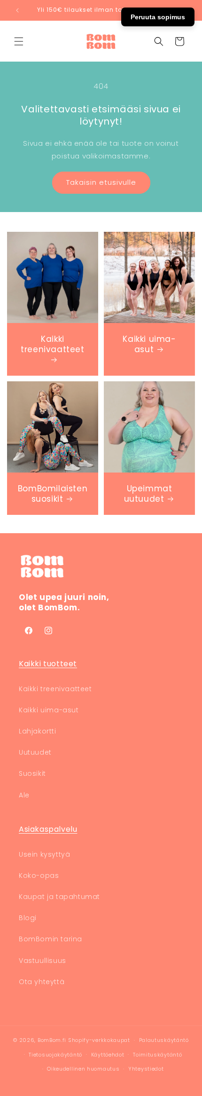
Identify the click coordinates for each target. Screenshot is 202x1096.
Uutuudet (35, 752)
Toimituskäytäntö (157, 1054)
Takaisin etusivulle (101, 182)
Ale (24, 795)
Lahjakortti (37, 731)
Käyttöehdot (107, 1054)
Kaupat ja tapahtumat (59, 896)
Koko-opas (39, 875)
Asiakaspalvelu (48, 829)
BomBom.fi (52, 1040)
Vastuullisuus (42, 960)
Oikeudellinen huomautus (83, 1068)
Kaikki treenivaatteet (52, 344)
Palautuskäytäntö (164, 1040)
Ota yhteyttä (41, 981)
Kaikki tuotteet (48, 663)
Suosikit (32, 773)
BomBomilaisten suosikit (52, 493)
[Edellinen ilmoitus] (17, 10)
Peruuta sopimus (158, 17)
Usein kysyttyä (44, 854)
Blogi (28, 918)
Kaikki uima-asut (149, 344)
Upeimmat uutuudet (148, 493)
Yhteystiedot (145, 1068)
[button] (18, 41)
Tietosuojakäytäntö (55, 1054)
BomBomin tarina (50, 939)
